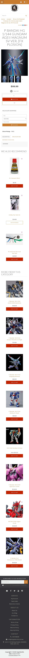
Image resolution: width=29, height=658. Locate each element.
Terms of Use (14, 622)
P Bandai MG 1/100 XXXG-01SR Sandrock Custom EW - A (14, 303)
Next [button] (22, 79)
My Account (14, 598)
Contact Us (14, 615)
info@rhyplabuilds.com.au (15, 639)
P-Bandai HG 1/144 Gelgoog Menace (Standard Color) (14, 376)
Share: (20, 25)
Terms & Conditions (16, 585)
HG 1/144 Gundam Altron (14, 448)
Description (6, 136)
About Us (14, 610)
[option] (14, 62)
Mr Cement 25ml (14, 178)
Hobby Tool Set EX (14, 215)
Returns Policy (14, 627)
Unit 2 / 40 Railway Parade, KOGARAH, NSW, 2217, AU (16, 643)
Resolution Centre (14, 604)
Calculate (15, 125)
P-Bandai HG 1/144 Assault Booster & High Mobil (14, 339)
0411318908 (15, 637)
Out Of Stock (14, 222)
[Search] (26, 15)
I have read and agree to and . (15, 585)
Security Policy (14, 630)
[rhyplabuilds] (14, 8)
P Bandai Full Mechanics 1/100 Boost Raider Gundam (14, 559)
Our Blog (14, 613)
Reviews (5, 139)
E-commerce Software (13, 655)
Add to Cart (14, 185)
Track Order (14, 601)
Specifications (16, 136)
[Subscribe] (26, 582)
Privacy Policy (24, 585)
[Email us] (7, 591)
